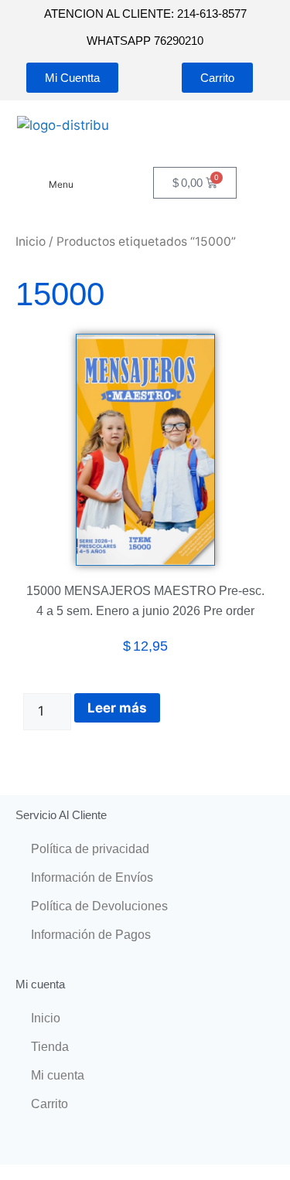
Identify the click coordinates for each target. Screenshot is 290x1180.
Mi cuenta (57, 1075)
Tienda (50, 1046)
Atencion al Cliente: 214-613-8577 (145, 13)
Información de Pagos (91, 934)
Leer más (117, 708)
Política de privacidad (90, 848)
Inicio (30, 241)
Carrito (49, 1103)
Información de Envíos (92, 877)
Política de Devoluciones (99, 906)
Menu (61, 184)
